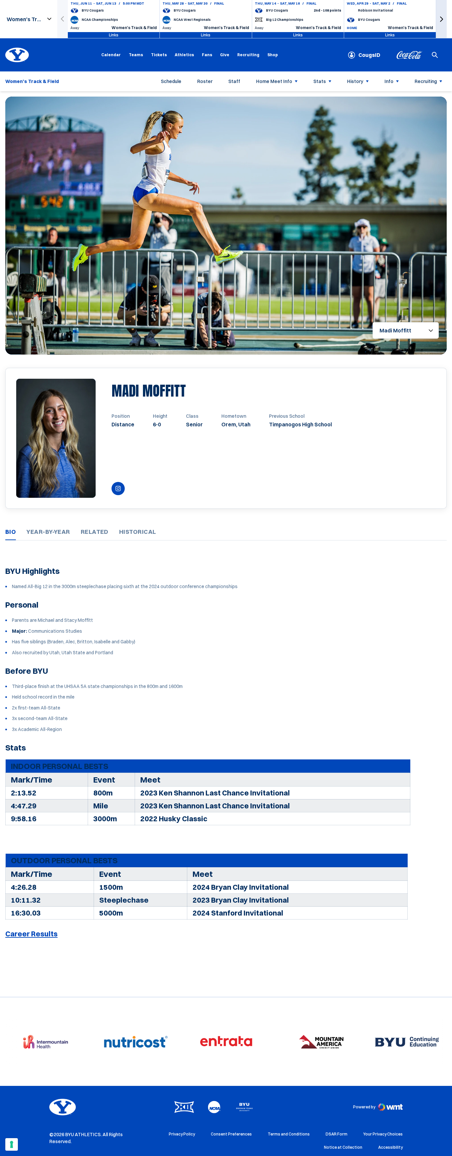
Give (224, 54)
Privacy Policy (182, 1134)
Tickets (159, 54)
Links (113, 34)
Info (388, 81)
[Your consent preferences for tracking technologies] (11, 1144)
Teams (136, 54)
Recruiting (248, 54)
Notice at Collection (343, 1147)
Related (95, 531)
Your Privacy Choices (383, 1134)
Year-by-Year (48, 531)
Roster (204, 81)
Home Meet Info (274, 81)
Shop (272, 54)
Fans (207, 54)
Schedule (171, 81)
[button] (441, 19)
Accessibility (390, 1147)
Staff (234, 81)
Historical (137, 531)
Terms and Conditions (289, 1134)
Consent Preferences (231, 1134)
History (355, 81)
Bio (10, 531)
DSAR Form (336, 1134)
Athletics (184, 54)
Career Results (31, 933)
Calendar (111, 54)
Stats (319, 81)
